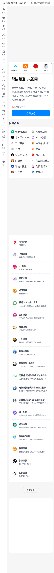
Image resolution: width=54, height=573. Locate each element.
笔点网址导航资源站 (14, 3)
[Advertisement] (27, 33)
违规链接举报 (19, 107)
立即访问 (30, 113)
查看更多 (30, 489)
